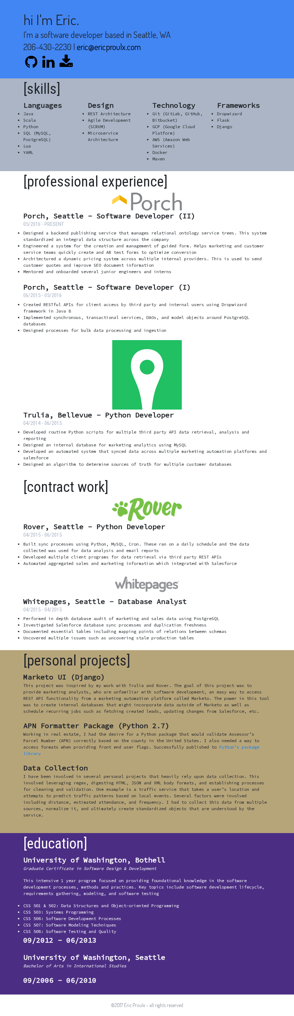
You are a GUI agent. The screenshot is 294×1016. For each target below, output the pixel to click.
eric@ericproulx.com (109, 46)
